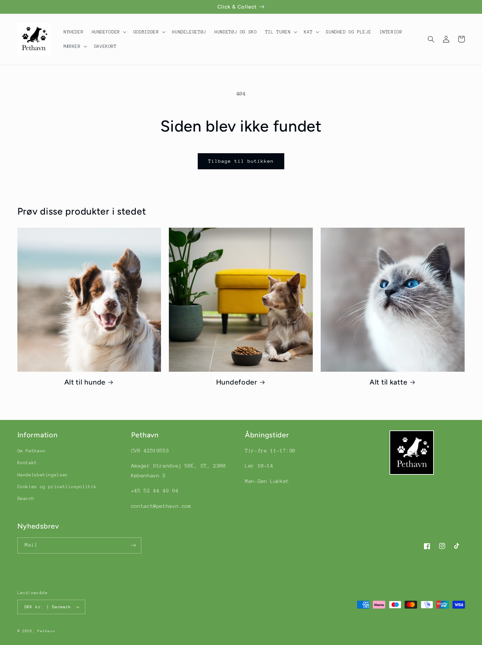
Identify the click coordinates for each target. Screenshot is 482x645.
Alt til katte (388, 382)
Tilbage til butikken (241, 161)
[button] (108, 32)
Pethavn (46, 631)
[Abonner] (133, 545)
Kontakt (27, 462)
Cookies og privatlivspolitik (57, 486)
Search (25, 498)
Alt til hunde (85, 382)
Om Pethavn (31, 450)
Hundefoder (236, 382)
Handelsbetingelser (42, 474)
